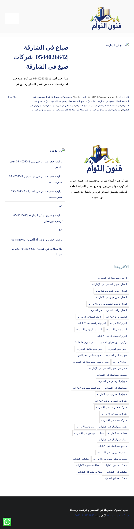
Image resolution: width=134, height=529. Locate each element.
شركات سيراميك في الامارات (111, 407)
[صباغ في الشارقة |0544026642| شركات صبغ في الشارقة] (101, 60)
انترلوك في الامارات (116, 329)
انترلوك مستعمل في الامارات (112, 336)
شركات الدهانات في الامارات (108, 105)
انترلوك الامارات (118, 323)
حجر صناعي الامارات (116, 355)
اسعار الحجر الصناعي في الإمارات (109, 284)
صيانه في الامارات (117, 433)
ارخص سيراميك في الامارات (112, 277)
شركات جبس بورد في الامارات (111, 400)
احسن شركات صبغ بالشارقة (60, 97)
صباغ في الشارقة (97, 110)
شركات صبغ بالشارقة (85, 105)
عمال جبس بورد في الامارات (89, 433)
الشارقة (82, 97)
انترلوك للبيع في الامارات (89, 329)
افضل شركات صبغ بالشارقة (85, 101)
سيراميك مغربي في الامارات (112, 394)
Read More (12, 97)
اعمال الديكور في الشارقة (109, 101)
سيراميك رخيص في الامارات (112, 381)
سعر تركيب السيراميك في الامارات (91, 361)
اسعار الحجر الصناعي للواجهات (111, 290)
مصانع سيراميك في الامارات (112, 446)
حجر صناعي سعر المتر (89, 355)
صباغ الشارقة (51, 105)
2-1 (60, 206)
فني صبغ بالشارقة (60, 110)
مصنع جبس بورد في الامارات (112, 452)
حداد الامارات (120, 361)
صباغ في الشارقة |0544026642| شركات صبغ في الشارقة (41, 57)
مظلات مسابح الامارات (115, 478)
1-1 (60, 230)
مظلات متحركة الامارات (90, 471)
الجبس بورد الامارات (116, 316)
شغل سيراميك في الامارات (113, 426)
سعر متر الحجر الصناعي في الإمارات (108, 368)
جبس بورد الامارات (117, 348)
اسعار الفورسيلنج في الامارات (111, 297)
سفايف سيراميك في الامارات (112, 374)
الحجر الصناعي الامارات (89, 316)
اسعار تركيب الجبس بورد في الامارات (107, 303)
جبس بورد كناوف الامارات (89, 348)
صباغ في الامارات (113, 110)
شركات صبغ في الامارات (114, 413)
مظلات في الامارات (117, 471)
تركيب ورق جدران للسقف (113, 342)
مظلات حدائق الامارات (115, 465)
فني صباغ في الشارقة (78, 110)
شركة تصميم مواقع (117, 515)
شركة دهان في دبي (66, 105)
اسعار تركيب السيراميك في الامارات (108, 310)
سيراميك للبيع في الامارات (86, 387)
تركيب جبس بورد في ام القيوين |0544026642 (37, 239)
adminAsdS (124, 97)
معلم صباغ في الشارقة (41, 110)
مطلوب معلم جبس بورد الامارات (110, 458)
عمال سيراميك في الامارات (113, 439)
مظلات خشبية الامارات (87, 465)
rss (52, 151)
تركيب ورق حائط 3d (85, 342)
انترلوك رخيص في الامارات (92, 323)
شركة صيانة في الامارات (114, 420)
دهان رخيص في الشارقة (61, 101)
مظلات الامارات (81, 458)
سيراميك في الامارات (116, 387)
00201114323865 (84, 515)
